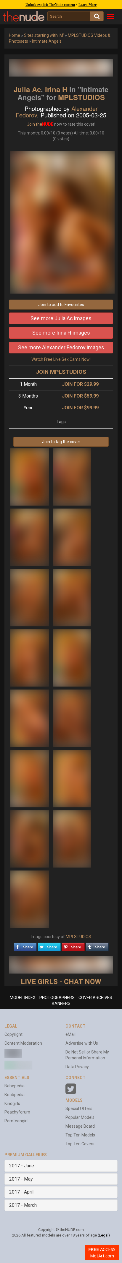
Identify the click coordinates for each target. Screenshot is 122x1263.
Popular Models (79, 1117)
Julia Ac (27, 89)
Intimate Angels (47, 41)
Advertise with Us (81, 1043)
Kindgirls (12, 1103)
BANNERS (61, 1003)
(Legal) (104, 1235)
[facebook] (25, 945)
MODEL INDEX (23, 997)
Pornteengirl (16, 1121)
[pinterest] (73, 945)
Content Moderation (23, 1043)
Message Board (80, 1126)
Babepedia (14, 1085)
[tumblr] (97, 945)
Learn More (87, 5)
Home (14, 35)
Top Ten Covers (79, 1143)
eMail (70, 1034)
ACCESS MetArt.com (101, 1252)
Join (31, 124)
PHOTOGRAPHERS (57, 997)
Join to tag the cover (61, 441)
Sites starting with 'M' (44, 35)
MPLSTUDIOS (81, 97)
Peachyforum (17, 1112)
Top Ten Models (80, 1135)
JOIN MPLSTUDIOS (61, 371)
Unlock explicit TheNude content (50, 5)
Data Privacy (77, 1066)
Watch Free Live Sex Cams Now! (61, 359)
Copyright (13, 1034)
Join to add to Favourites (61, 304)
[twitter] (49, 945)
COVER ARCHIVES (95, 997)
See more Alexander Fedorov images (61, 347)
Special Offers (78, 1108)
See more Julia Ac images (61, 318)
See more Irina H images (61, 333)
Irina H (56, 89)
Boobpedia (14, 1094)
